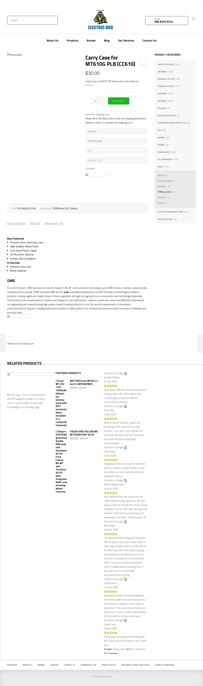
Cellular (162, 108)
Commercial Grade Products (172, 122)
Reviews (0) (54, 223)
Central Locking (165, 180)
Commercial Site (88, 664)
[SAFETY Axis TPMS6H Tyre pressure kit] (3, 343)
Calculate (90, 168)
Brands (41, 664)
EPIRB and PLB (164, 191)
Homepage (12, 664)
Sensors (162, 197)
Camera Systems (166, 86)
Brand (35, 223)
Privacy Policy (109, 664)
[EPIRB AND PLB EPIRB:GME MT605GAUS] (200, 343)
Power (161, 144)
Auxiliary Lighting (166, 78)
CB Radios (162, 100)
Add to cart (118, 100)
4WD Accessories (166, 64)
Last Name (179, 383)
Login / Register (168, 3)
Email (155, 398)
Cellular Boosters (167, 115)
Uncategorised (165, 219)
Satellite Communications (170, 211)
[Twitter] (184, 3)
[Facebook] (188, 3)
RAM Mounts (164, 152)
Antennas (162, 71)
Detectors (162, 186)
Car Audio (162, 93)
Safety (161, 166)
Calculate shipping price (97, 114)
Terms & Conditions (164, 664)
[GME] (97, 185)
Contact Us (14, 3)
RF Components (165, 159)
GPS (159, 130)
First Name (158, 383)
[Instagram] (193, 3)
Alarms (161, 175)
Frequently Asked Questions (135, 664)
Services (54, 664)
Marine (161, 137)
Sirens (161, 203)
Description (16, 223)
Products (27, 664)
